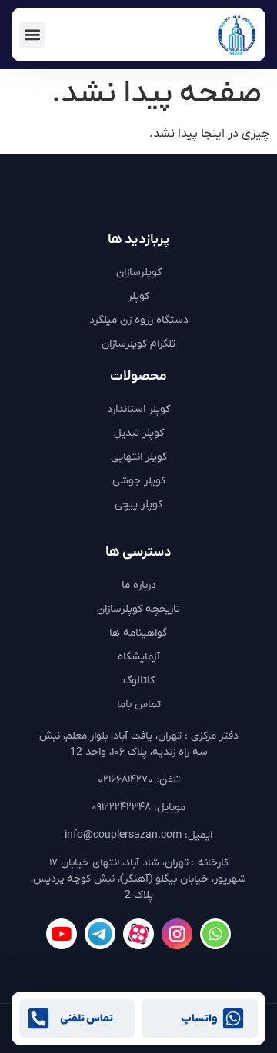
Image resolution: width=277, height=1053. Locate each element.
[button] (32, 35)
